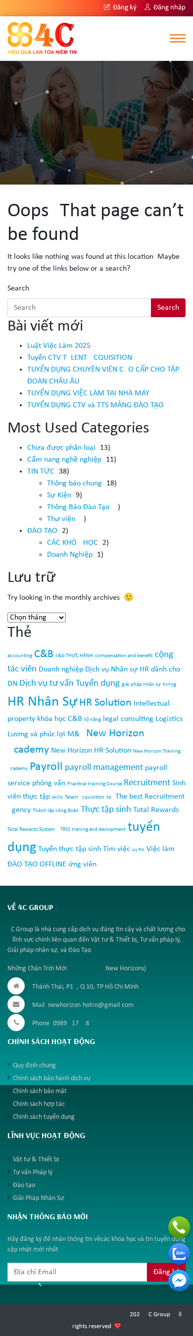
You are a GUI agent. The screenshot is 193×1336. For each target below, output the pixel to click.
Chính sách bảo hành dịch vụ (51, 1078)
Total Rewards (156, 810)
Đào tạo (24, 1185)
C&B (43, 654)
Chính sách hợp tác (39, 1104)
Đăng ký (124, 7)
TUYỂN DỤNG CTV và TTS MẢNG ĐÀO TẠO (95, 405)
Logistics (169, 719)
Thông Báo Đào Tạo (78, 507)
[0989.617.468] (179, 1227)
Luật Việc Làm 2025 (59, 346)
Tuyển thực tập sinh (69, 849)
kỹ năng (92, 719)
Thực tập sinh (106, 809)
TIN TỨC (40, 472)
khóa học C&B (59, 719)
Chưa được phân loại (61, 448)
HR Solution (105, 703)
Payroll (46, 767)
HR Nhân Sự (42, 702)
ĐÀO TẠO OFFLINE (36, 864)
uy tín (138, 850)
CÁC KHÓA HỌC (72, 543)
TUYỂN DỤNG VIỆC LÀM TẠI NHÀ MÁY (88, 393)
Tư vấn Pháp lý (32, 1172)
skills (57, 797)
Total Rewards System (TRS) (38, 829)
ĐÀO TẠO (42, 531)
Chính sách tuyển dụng (44, 1117)
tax (109, 797)
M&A (75, 734)
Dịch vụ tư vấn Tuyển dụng (69, 683)
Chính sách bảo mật (40, 1091)
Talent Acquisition (84, 797)
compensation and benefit (124, 656)
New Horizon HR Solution (91, 751)
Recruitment (147, 783)
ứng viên (82, 864)
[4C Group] (42, 38)
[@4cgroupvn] (179, 1280)
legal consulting (128, 719)
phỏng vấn (48, 783)
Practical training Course (94, 784)
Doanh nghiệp (61, 669)
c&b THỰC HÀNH (74, 656)
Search (18, 288)
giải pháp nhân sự (141, 684)
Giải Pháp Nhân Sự (38, 1198)
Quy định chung (34, 1065)
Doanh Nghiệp (70, 555)
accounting (19, 656)
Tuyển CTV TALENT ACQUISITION (79, 358)
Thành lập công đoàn (56, 810)
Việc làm (160, 849)
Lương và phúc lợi (36, 734)
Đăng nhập (169, 7)
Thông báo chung (74, 483)
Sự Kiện (59, 495)
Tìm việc (116, 849)
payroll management (104, 767)
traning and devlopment (99, 829)
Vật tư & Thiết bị (36, 1159)
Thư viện (61, 519)
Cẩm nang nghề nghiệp (64, 460)
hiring (169, 684)
